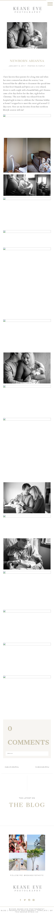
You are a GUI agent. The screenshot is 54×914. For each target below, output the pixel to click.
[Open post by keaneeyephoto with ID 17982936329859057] (18, 862)
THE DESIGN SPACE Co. (27, 912)
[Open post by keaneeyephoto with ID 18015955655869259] (36, 843)
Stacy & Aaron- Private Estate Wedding (12, 767)
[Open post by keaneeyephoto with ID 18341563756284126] (18, 843)
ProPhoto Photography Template (28, 910)
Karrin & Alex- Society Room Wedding (42, 767)
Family (41, 66)
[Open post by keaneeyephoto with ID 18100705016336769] (36, 862)
